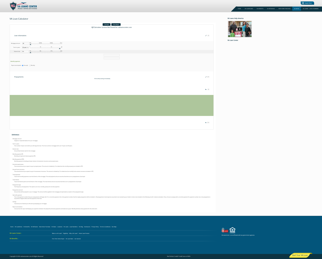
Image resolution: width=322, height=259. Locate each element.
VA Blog (81, 227)
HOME (239, 8)
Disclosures (87, 227)
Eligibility (65, 233)
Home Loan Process (84, 233)
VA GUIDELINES (249, 8)
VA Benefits (26, 227)
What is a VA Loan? (57, 233)
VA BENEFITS (260, 8)
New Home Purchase (44, 227)
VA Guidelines (18, 227)
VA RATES (296, 8)
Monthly (33, 65)
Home (12, 227)
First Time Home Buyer (58, 239)
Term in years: (16, 47)
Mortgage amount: (15, 43)
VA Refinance (34, 227)
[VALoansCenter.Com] (23, 10)
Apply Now (308, 3)
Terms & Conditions (105, 227)
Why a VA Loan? (73, 233)
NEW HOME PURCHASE (284, 8)
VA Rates (53, 227)
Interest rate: (17, 51)
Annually (26, 65)
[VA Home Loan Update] (240, 37)
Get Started (77, 239)
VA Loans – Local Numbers (310, 8)
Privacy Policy (95, 227)
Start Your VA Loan (300, 255)
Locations (59, 227)
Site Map (114, 227)
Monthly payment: (15, 61)
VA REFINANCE (271, 8)
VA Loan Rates (69, 239)
